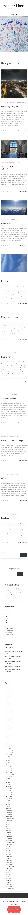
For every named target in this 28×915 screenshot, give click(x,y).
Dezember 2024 (9, 709)
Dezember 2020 (9, 750)
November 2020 (9, 752)
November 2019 (9, 770)
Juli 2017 (8, 822)
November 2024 (9, 711)
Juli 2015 (8, 870)
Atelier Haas (14, 5)
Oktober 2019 (9, 772)
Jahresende (9, 597)
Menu (12, 14)
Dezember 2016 (9, 836)
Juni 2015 (8, 872)
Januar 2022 (8, 729)
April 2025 (8, 701)
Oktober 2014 (9, 886)
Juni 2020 (8, 758)
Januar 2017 (8, 834)
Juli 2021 (8, 737)
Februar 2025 (9, 705)
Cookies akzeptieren (14, 907)
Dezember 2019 (9, 768)
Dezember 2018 (9, 792)
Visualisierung (9, 632)
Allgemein (8, 610)
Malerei (7, 620)
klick (20, 574)
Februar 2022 (9, 727)
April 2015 (8, 876)
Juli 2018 (8, 800)
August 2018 (9, 798)
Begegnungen (9, 612)
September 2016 (10, 842)
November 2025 (9, 693)
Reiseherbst (6, 223)
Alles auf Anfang (8, 398)
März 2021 (8, 745)
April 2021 (8, 743)
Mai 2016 (8, 850)
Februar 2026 (9, 689)
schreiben (8, 626)
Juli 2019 (8, 778)
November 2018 (9, 794)
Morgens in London (9, 317)
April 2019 (8, 784)
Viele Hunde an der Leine (11, 591)
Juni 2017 (8, 824)
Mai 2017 (8, 826)
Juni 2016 (8, 848)
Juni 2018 (8, 802)
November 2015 (9, 862)
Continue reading (22, 130)
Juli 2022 (8, 725)
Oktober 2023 (9, 719)
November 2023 (9, 717)
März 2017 (8, 830)
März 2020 (8, 765)
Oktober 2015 (9, 864)
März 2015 (8, 878)
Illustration (8, 616)
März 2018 (8, 808)
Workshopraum (9, 634)
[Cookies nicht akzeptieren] (26, 906)
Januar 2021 (8, 748)
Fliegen (4, 281)
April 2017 (8, 828)
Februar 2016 (9, 856)
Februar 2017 (9, 832)
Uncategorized (9, 630)
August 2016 (9, 844)
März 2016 (8, 854)
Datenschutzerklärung (14, 912)
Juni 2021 (8, 739)
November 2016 (9, 838)
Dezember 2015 (9, 860)
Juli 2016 (8, 846)
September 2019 (10, 774)
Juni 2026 (8, 687)
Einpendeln (6, 357)
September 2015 (10, 866)
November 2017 (9, 814)
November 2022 (9, 723)
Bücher (7, 614)
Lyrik (7, 618)
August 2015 (9, 868)
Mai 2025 (8, 699)
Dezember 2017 (9, 812)
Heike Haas (12, 102)
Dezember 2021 (9, 731)
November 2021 (9, 733)
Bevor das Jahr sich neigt (12, 440)
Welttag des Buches (16, 666)
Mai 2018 (8, 804)
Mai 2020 (8, 760)
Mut (7, 622)
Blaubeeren (6, 518)
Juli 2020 (8, 756)
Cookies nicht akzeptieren (14, 909)
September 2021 (10, 735)
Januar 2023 (8, 721)
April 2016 (8, 852)
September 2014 (10, 888)
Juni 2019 (8, 780)
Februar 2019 (9, 788)
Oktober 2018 (9, 796)
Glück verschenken (10, 595)
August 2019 (9, 776)
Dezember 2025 (9, 691)
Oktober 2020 (9, 754)
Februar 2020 (9, 766)
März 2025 (8, 703)
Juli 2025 (8, 695)
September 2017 (10, 818)
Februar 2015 (9, 880)
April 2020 (8, 763)
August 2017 (9, 820)
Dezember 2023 (9, 715)
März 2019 (8, 786)
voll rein (4, 478)
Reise (7, 624)
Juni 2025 (8, 697)
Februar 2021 (9, 747)
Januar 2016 (8, 858)
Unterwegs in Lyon (9, 106)
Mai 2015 (8, 874)
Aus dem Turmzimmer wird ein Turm (14, 593)
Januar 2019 (8, 790)
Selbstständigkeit (10, 628)
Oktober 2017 (9, 816)
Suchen (3, 552)
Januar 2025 (8, 707)
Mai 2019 (8, 782)
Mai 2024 (8, 713)
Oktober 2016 (9, 840)
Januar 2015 (8, 882)
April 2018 (8, 806)
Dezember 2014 (9, 884)
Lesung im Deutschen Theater (13, 589)
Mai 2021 (8, 741)
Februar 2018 (9, 810)
